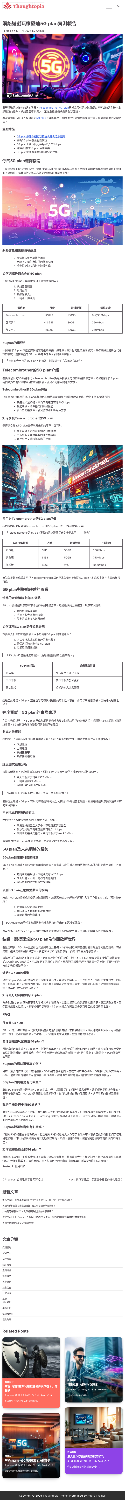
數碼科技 (20, 1166)
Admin (40, 30)
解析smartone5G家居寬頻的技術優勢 (27, 1460)
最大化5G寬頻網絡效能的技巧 (85, 1456)
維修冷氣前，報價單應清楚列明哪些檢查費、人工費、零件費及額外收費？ (37, 1200)
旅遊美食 (6, 1287)
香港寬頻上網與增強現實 (82, 1384)
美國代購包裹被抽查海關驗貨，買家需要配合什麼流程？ (28, 1205)
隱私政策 (6, 1319)
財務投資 (6, 1293)
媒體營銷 (6, 1247)
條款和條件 (7, 1313)
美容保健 (6, 1281)
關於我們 (6, 1302)
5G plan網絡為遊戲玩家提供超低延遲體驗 (41, 136)
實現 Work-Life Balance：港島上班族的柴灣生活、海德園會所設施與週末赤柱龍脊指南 (44, 1217)
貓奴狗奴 (6, 1259)
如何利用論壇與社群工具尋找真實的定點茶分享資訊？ (27, 1211)
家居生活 (6, 1253)
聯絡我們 (6, 1308)
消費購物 (6, 1276)
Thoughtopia (50, 1495)
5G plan (41, 118)
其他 (4, 1299)
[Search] (118, 6)
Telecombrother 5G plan (54, 107)
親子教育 (6, 1264)
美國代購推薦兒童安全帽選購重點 (18, 1222)
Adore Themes (96, 1495)
